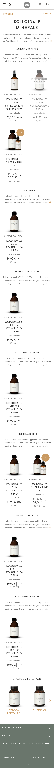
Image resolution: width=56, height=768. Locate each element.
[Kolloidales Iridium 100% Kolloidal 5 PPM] (14, 628)
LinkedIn (39, 744)
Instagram (27, 744)
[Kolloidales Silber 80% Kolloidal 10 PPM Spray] (14, 80)
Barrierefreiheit (27, 764)
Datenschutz (34, 751)
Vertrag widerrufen (13, 758)
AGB (12, 751)
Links (48, 744)
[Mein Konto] (40, 4)
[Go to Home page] (26, 5)
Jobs (5, 744)
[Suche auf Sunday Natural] (10, 5)
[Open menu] (4, 4)
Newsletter (42, 758)
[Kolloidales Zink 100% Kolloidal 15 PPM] (14, 465)
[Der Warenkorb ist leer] (47, 4)
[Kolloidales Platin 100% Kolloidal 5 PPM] (14, 546)
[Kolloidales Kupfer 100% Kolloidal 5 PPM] (14, 384)
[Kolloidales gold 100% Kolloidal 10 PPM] (14, 221)
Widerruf (21, 751)
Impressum (29, 758)
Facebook (15, 744)
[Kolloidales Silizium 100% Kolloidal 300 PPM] (14, 303)
